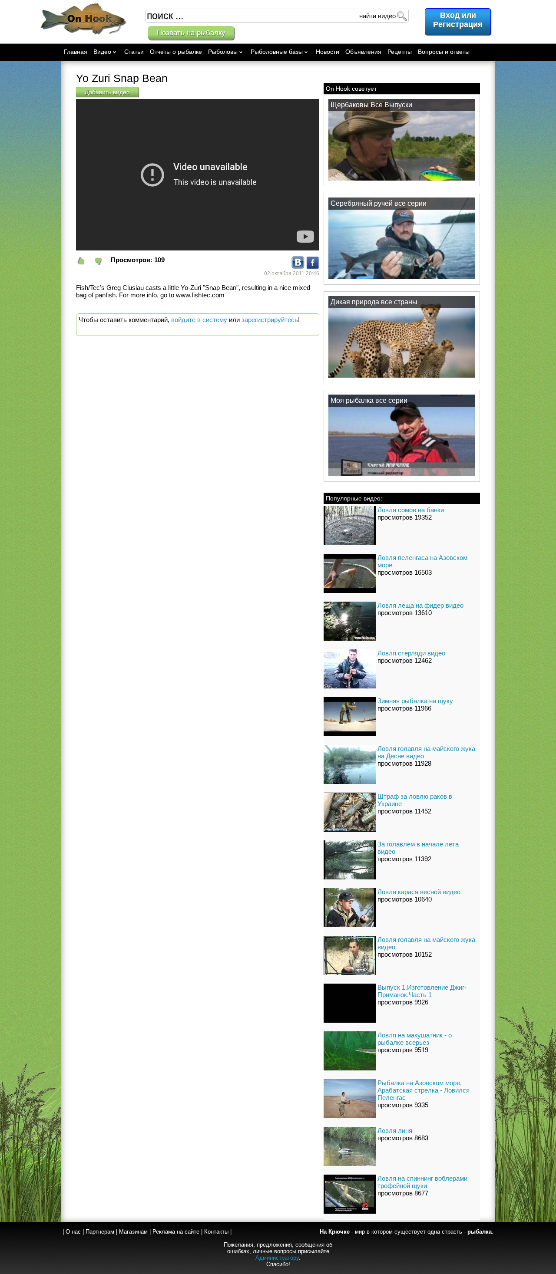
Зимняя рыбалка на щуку (415, 700)
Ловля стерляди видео (411, 653)
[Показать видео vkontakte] (297, 266)
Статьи (134, 51)
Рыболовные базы (277, 51)
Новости (327, 51)
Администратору (277, 1257)
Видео (102, 51)
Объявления (363, 51)
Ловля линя (394, 1130)
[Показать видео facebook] (312, 266)
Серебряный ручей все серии (379, 203)
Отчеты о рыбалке (176, 51)
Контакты (216, 1231)
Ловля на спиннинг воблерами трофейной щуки (422, 1182)
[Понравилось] (84, 261)
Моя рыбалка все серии (369, 400)
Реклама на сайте (175, 1231)
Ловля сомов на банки (410, 510)
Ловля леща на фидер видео (420, 605)
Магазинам (133, 1231)
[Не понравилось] (102, 261)
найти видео (377, 16)
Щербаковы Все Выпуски (371, 105)
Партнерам (100, 1231)
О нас (73, 1231)
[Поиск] (401, 15)
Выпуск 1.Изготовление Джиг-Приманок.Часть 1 (422, 991)
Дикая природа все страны (374, 302)
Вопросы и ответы (444, 51)
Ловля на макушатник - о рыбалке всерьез (414, 1038)
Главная (75, 51)
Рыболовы (223, 51)
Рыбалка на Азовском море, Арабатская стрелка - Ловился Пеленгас (423, 1090)
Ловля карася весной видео (418, 891)
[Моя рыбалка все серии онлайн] (401, 475)
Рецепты (399, 51)
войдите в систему (199, 319)
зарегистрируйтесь (270, 319)
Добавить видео (107, 92)
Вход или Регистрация (458, 20)
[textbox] (277, 16)
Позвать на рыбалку (191, 33)
